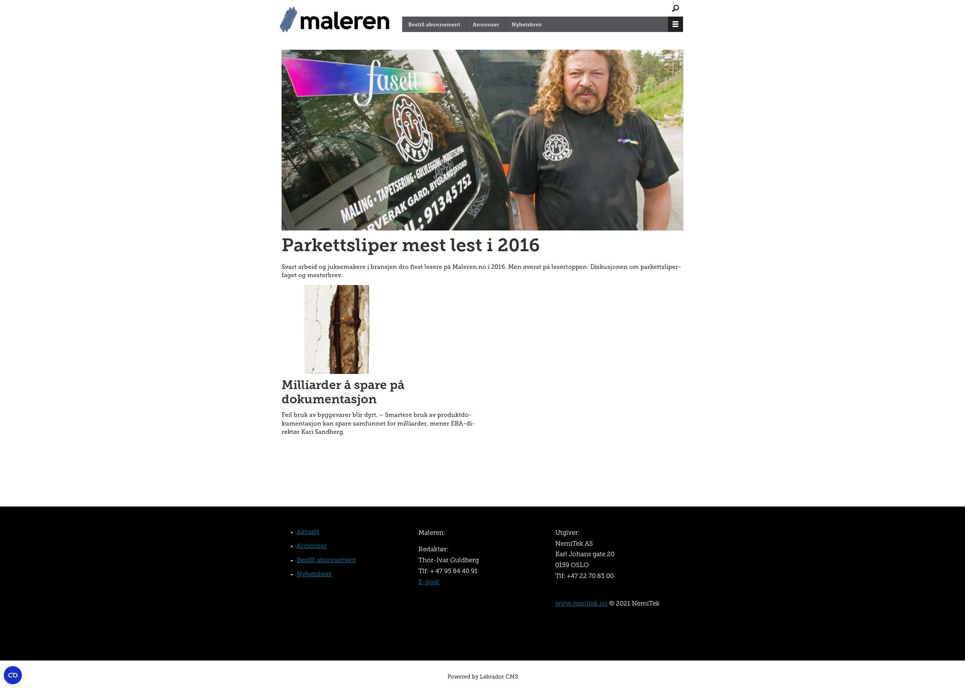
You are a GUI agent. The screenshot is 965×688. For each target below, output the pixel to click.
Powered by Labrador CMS (482, 676)
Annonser (486, 24)
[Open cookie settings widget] (13, 675)
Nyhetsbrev (527, 24)
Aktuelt (308, 532)
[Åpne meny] (675, 24)
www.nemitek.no (581, 604)
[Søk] (675, 8)
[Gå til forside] (336, 20)
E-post (428, 582)
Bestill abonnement (434, 24)
